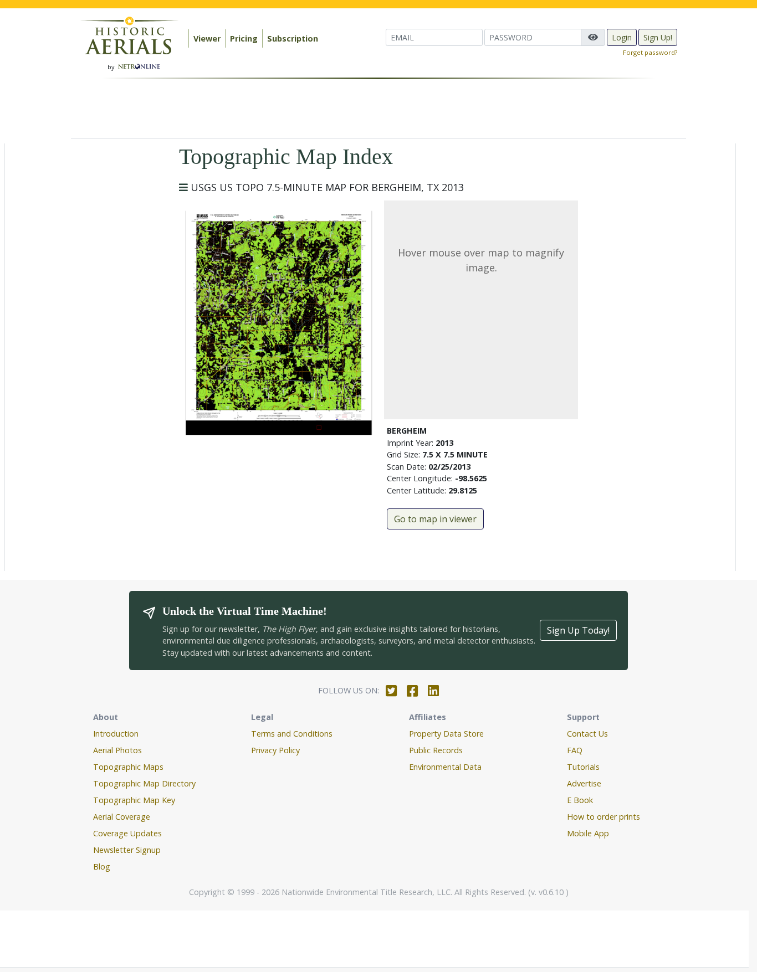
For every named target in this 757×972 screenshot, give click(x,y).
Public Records (436, 750)
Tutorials (583, 767)
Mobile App (588, 833)
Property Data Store (446, 733)
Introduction (116, 733)
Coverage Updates (127, 833)
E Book (580, 800)
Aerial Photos (117, 750)
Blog (101, 866)
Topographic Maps (128, 767)
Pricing (244, 38)
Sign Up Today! (578, 630)
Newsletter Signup (127, 850)
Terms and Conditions (292, 733)
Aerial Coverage (121, 816)
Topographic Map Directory (144, 783)
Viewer (207, 38)
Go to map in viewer (435, 519)
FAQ (574, 750)
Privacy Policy (275, 750)
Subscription (292, 38)
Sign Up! (657, 37)
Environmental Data (445, 767)
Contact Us (587, 733)
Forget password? (650, 52)
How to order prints (603, 816)
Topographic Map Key (134, 800)
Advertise (584, 783)
